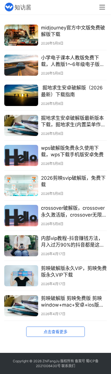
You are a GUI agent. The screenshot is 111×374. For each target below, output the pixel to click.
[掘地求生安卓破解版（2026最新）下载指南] (21, 95)
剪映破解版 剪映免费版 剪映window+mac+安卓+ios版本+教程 (72, 301)
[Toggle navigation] (102, 7)
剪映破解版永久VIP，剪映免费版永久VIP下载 (74, 271)
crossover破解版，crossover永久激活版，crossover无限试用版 (74, 211)
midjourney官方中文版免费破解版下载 (73, 31)
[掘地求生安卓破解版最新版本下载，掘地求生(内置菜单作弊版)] (21, 125)
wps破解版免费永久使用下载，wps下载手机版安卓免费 (72, 151)
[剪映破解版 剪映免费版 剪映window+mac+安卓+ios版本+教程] (21, 305)
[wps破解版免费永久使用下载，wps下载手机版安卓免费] (21, 155)
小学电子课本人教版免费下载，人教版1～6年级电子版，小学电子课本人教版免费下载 (72, 61)
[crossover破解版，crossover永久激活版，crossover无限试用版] (21, 215)
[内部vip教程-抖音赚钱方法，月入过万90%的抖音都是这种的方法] (21, 245)
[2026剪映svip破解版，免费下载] (21, 185)
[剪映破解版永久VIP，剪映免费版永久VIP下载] (21, 275)
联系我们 (68, 366)
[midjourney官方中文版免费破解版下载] (21, 35)
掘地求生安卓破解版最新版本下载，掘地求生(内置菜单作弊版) (73, 121)
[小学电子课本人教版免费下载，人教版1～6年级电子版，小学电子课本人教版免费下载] (21, 65)
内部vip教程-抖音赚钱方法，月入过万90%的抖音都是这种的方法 (72, 241)
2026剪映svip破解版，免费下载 (73, 181)
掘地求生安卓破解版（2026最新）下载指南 (72, 91)
